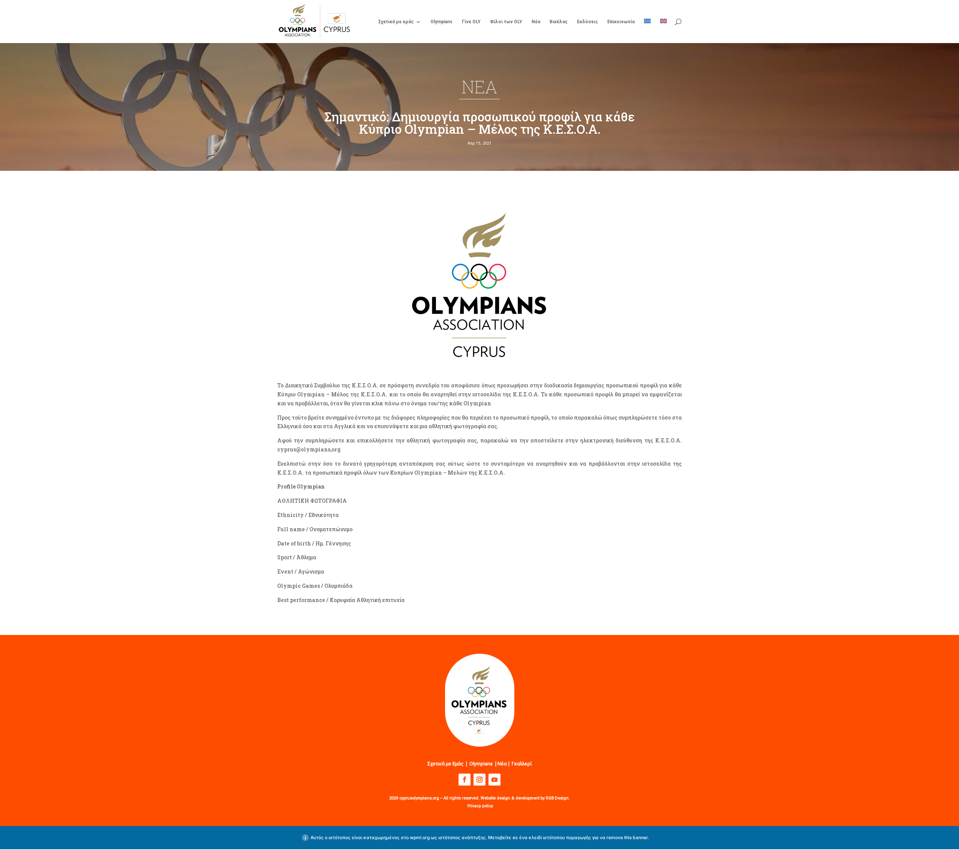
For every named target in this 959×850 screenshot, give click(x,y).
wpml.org (420, 837)
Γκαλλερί (522, 763)
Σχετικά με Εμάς (445, 763)
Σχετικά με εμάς (396, 21)
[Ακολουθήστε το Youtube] (494, 780)
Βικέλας (559, 21)
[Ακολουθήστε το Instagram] (479, 780)
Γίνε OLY (471, 21)
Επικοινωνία (621, 21)
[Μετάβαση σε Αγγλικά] (663, 31)
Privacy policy (480, 806)
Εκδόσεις (587, 21)
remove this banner (627, 837)
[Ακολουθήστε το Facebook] (465, 780)
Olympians (441, 21)
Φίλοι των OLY (506, 21)
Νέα (536, 21)
